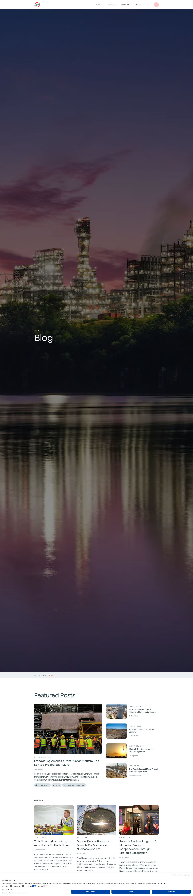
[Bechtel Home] (37, 5)
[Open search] (149, 4)
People (99, 5)
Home (36, 675)
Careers (138, 5)
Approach (125, 5)
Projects (112, 5)
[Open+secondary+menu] (156, 4)
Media (43, 675)
